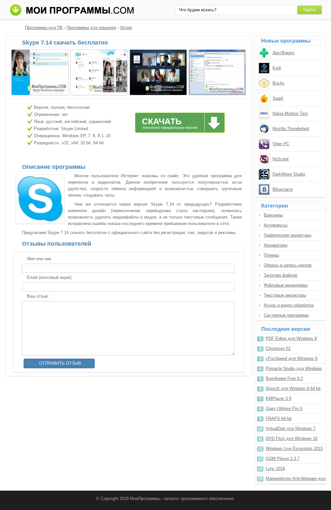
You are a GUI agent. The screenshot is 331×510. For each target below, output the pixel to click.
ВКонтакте (282, 189)
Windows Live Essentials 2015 (294, 448)
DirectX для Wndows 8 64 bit (293, 388)
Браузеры (273, 215)
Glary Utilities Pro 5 (284, 408)
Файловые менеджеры (286, 285)
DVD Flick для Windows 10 (291, 438)
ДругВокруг (283, 52)
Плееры (271, 255)
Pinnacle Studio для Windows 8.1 (294, 369)
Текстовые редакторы (285, 295)
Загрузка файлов (280, 275)
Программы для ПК (44, 27)
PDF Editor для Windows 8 (291, 338)
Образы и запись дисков (288, 265)
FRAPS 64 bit (279, 418)
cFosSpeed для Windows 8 (291, 358)
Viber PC (280, 143)
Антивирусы (275, 225)
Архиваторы (275, 245)
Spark (277, 98)
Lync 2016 (275, 468)
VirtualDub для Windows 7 (290, 428)
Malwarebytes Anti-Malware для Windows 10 (296, 480)
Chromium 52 (278, 348)
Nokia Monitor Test (290, 113)
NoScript (280, 159)
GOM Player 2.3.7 (283, 458)
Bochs (278, 83)
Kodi (276, 68)
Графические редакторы (287, 235)
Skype (126, 27)
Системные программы (286, 315)
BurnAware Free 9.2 (284, 378)
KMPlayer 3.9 (278, 398)
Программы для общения (91, 27)
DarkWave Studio (288, 174)
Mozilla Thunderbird (290, 128)
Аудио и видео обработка (289, 305)
